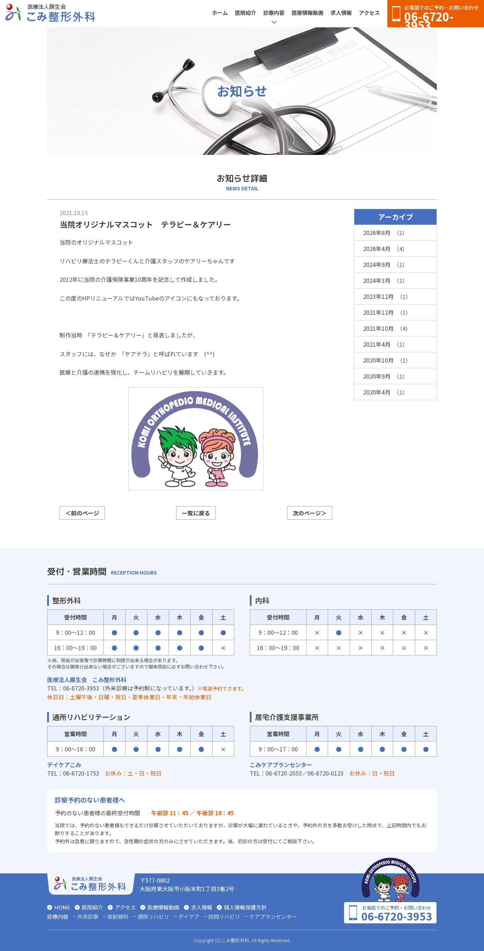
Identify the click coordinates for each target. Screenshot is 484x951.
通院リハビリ (153, 916)
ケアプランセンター (273, 916)
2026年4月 (376, 248)
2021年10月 (378, 328)
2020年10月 (378, 360)
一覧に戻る (196, 513)
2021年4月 (376, 344)
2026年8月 (376, 232)
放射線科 (118, 916)
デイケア (188, 916)
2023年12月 (378, 296)
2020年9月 (376, 376)
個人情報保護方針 (245, 907)
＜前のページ (82, 513)
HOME (62, 907)
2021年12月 (378, 312)
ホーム (220, 12)
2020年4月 (376, 392)
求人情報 (341, 12)
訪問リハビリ (224, 916)
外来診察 (88, 916)
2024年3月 (376, 280)
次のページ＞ (310, 513)
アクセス (369, 12)
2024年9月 (376, 264)
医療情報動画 (307, 12)
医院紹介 (245, 12)
